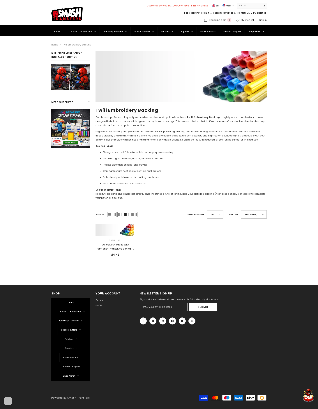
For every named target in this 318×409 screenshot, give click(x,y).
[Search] (252, 5)
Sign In (263, 20)
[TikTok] (172, 320)
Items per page (195, 214)
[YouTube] (182, 320)
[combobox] (249, 5)
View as (100, 214)
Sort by (233, 214)
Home (54, 44)
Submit (203, 307)
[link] (70, 77)
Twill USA (114, 240)
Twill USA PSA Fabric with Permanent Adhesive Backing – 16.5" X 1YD (115, 247)
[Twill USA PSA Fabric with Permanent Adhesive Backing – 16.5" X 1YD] (115, 230)
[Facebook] (143, 320)
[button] (109, 214)
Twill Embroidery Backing (76, 44)
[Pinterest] (162, 320)
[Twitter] (191, 320)
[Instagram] (152, 320)
